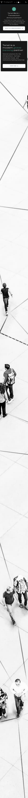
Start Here (13, 66)
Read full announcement (13, 28)
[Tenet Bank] (7, 2)
